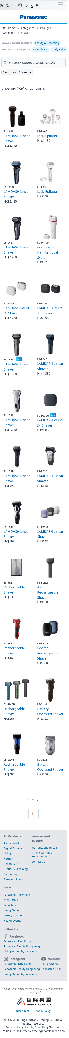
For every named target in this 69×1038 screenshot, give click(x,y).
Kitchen (8, 858)
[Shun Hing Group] (33, 1002)
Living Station (12, 910)
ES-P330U (46, 415)
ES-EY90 (42, 131)
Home (11, 28)
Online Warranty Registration (42, 854)
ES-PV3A (42, 303)
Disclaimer (23, 1011)
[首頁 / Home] (33, 15)
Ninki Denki (11, 900)
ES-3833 (42, 760)
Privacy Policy (42, 1011)
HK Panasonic (49, 963)
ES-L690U (9, 131)
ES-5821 (8, 582)
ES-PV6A (9, 303)
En (12, 5)
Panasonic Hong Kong (17, 941)
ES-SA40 (9, 760)
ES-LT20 (8, 415)
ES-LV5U (9, 187)
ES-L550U (13, 359)
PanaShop (10, 905)
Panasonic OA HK (52, 969)
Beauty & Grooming (47, 43)
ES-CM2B (42, 643)
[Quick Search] (20, 5)
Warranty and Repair (44, 847)
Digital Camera (13, 848)
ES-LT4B (42, 359)
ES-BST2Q (10, 527)
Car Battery (10, 874)
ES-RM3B (9, 704)
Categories (28, 28)
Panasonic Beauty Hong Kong (22, 946)
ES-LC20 (42, 471)
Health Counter (13, 920)
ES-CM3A (42, 527)
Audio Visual (11, 843)
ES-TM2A (42, 582)
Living (7, 853)
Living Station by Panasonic (20, 951)
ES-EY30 (42, 187)
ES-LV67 (9, 242)
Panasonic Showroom (17, 894)
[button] (27, 5)
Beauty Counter (13, 915)
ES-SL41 (8, 643)
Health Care (11, 864)
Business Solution (15, 879)
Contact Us (38, 861)
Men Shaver (40, 49)
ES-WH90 (43, 242)
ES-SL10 (42, 704)
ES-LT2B (9, 471)
